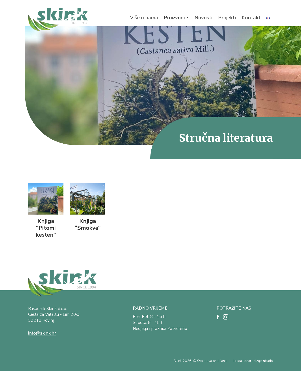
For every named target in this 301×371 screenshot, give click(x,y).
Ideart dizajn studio (258, 360)
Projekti (227, 17)
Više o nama (144, 17)
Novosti (203, 17)
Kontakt (251, 17)
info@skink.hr (42, 333)
